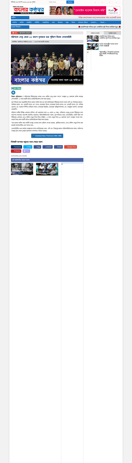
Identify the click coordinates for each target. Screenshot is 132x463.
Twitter (28, 147)
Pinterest (17, 151)
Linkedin (48, 147)
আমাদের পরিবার (83, 22)
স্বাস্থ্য (67, 22)
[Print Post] (13, 92)
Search (70, 2)
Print (27, 151)
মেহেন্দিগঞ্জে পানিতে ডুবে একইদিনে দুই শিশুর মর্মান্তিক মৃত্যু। (95, 27)
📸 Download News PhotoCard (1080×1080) (47, 136)
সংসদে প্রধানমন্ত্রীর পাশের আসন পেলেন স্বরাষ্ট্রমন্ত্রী (46, 172)
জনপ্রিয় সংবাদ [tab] (112, 33)
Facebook (17, 147)
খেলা (53, 22)
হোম (15, 33)
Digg (38, 147)
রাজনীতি (29, 22)
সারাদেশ (93, 22)
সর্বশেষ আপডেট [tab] (95, 33)
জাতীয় (21, 22)
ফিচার (73, 22)
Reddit (59, 147)
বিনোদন (60, 22)
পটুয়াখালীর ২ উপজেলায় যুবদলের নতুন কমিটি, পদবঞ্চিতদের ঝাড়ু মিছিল (109, 54)
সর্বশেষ (14, 22)
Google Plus (71, 147)
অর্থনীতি (37, 22)
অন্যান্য (102, 22)
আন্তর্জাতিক (45, 22)
